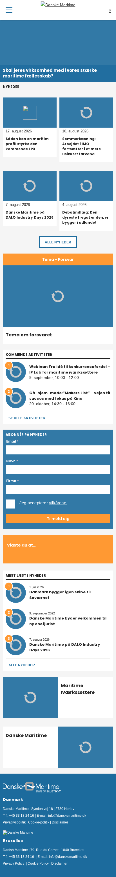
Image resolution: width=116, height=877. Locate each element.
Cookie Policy (38, 863)
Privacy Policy (13, 863)
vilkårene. (58, 502)
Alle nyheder (21, 665)
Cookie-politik (38, 822)
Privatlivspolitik (14, 822)
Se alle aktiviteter (26, 418)
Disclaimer (60, 822)
